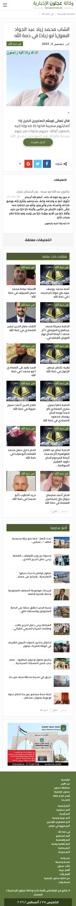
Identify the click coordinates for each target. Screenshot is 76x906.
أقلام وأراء (64, 874)
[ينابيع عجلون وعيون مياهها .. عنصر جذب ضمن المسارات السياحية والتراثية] (62, 664)
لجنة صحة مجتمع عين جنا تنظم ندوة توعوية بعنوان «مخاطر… (29, 696)
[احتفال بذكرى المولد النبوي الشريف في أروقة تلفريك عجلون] (62, 647)
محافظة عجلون (62, 788)
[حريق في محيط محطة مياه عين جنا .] (62, 681)
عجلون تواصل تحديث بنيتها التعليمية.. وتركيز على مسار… (33, 575)
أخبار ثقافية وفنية (60, 844)
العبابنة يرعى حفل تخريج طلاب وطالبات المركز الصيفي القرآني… (31, 627)
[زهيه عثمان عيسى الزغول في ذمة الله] (55, 353)
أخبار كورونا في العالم (59, 826)
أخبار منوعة (64, 852)
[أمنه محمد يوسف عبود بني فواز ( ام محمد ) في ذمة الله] (55, 275)
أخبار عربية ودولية (61, 818)
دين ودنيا (65, 858)
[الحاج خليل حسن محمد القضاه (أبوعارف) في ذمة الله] (21, 436)
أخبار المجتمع (63, 836)
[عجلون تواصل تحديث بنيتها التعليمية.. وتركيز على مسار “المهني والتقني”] (62, 577)
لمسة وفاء (64, 882)
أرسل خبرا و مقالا (61, 796)
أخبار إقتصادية (63, 840)
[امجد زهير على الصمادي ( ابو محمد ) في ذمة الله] (21, 353)
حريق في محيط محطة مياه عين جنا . (29, 677)
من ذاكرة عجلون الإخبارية (57, 878)
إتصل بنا (65, 800)
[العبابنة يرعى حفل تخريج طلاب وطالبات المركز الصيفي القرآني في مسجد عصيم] (62, 629)
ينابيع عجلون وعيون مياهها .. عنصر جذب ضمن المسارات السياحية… (30, 661)
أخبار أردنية (64, 814)
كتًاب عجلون (63, 866)
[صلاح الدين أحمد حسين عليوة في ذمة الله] (21, 391)
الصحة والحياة (62, 862)
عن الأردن (65, 784)
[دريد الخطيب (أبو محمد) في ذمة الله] (21, 481)
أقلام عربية (64, 870)
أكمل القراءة (38, 142)
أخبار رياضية (64, 848)
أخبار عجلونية (63, 810)
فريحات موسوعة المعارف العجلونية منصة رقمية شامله (29, 592)
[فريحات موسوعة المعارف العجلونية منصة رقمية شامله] (62, 595)
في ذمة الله (14, 43)
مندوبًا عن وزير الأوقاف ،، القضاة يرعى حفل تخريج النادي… (32, 557)
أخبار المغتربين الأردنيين (58, 822)
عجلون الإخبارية (62, 792)
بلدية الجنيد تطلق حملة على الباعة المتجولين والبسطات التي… (31, 609)
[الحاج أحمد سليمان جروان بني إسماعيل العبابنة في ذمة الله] (55, 481)
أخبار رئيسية (64, 806)
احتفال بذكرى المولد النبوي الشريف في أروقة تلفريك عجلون (29, 644)
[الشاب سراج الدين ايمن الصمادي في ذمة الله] (21, 312)
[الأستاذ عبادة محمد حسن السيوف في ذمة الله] (21, 275)
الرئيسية (65, 780)
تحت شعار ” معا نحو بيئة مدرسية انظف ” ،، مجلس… (31, 540)
